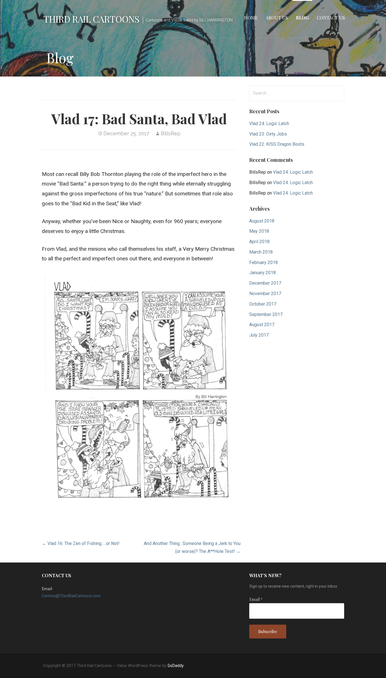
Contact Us (331, 18)
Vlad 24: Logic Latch (269, 123)
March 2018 (261, 252)
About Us (277, 18)
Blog (302, 18)
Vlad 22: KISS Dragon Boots (276, 144)
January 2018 (262, 272)
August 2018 (261, 221)
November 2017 (265, 293)
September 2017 (266, 314)
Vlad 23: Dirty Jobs (268, 134)
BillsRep (171, 133)
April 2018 (259, 241)
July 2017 (259, 335)
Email (256, 599)
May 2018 (259, 231)
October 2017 (262, 304)
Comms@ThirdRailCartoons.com (71, 596)
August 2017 (261, 324)
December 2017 (265, 283)
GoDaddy (176, 665)
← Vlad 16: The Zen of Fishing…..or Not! (81, 543)
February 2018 (263, 262)
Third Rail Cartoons (91, 19)
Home (251, 18)
